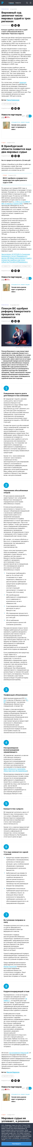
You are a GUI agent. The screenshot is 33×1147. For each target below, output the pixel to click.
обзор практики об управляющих (15, 771)
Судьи (5, 175)
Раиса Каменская (13, 100)
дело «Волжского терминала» (14, 769)
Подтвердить (16, 1143)
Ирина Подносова (10, 966)
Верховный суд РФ (10, 103)
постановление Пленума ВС (19, 1053)
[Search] (27, 3)
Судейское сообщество (22, 266)
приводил (22, 82)
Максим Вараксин (13, 1072)
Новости (7, 266)
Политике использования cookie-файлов (18, 1139)
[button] (12, 25)
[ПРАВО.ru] (2, 3)
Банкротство (8, 1076)
